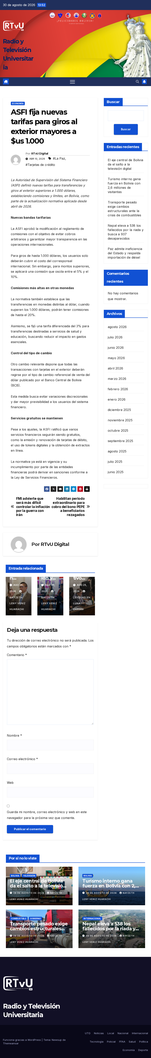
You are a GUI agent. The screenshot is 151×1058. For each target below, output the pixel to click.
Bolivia (15, 876)
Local (110, 1033)
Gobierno (35, 918)
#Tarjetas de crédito (40, 165)
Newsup (57, 1039)
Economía (18, 103)
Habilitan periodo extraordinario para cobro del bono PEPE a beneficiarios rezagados (68, 507)
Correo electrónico (22, 759)
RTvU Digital (39, 153)
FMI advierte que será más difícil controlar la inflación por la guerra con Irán (33, 507)
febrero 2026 (118, 389)
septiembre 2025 (120, 441)
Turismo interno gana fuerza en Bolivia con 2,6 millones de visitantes (110, 886)
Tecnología (96, 1041)
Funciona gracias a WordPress (22, 1039)
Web (10, 783)
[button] (137, 82)
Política (143, 1041)
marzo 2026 (117, 379)
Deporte (143, 1050)
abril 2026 (115, 368)
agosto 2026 (117, 327)
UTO (87, 1033)
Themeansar (11, 1043)
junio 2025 (115, 472)
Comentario (17, 655)
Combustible (18, 918)
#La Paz (59, 158)
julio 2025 (115, 462)
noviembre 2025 (120, 420)
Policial (111, 1041)
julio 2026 (115, 337)
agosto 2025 (117, 451)
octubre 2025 (118, 430)
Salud (132, 1041)
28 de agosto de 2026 (29, 893)
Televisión (29, 876)
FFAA (122, 1041)
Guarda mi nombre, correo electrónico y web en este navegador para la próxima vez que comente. (47, 815)
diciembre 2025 (119, 410)
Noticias (99, 1033)
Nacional (123, 1033)
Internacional (92, 918)
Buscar (113, 102)
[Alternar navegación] (72, 82)
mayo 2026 (116, 358)
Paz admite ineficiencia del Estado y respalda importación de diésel (125, 253)
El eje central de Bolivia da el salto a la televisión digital (125, 164)
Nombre (14, 735)
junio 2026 (116, 348)
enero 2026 (116, 399)
